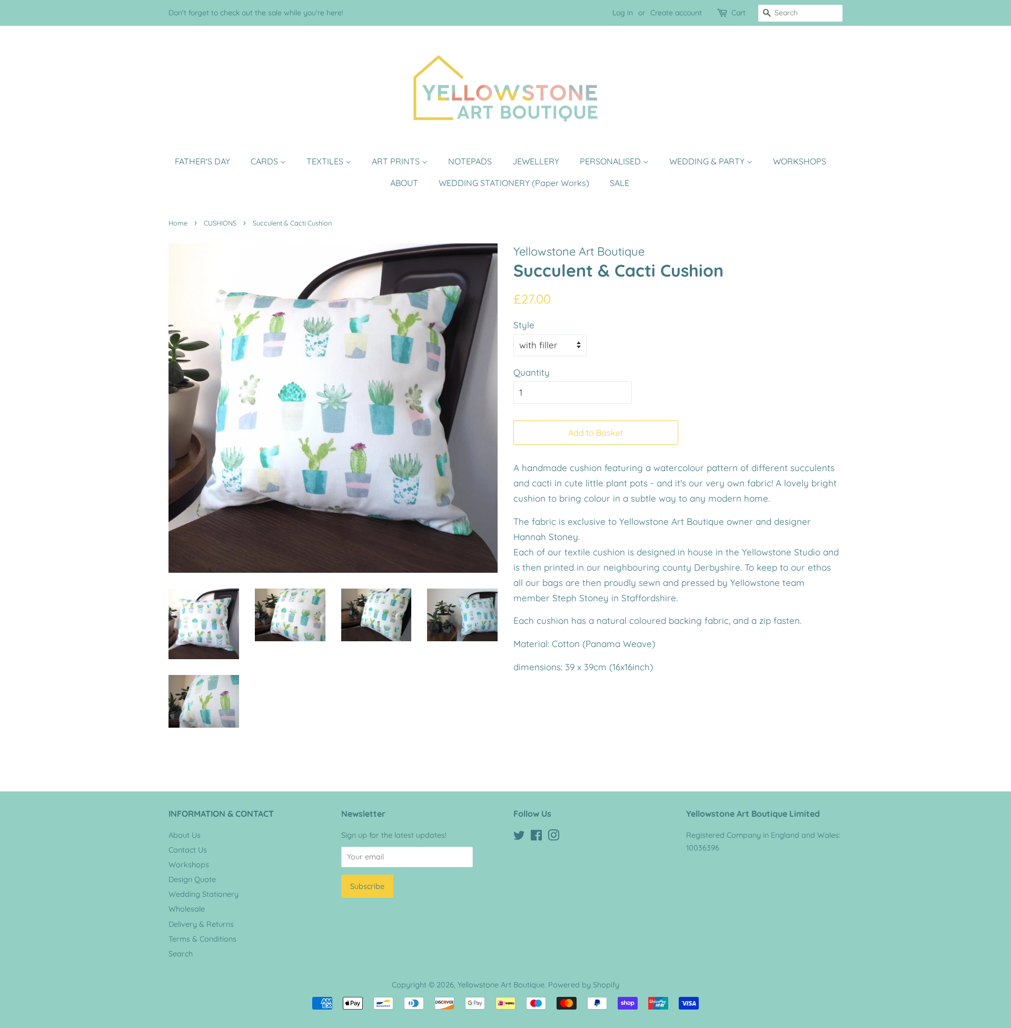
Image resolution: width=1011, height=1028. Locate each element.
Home (177, 223)
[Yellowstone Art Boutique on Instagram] (553, 837)
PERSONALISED (611, 161)
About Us (184, 835)
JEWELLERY (535, 161)
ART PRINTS (397, 161)
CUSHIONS (220, 223)
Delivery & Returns (201, 924)
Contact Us (187, 850)
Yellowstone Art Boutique (501, 985)
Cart (738, 12)
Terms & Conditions (202, 939)
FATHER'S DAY (202, 161)
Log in (622, 12)
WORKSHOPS (799, 161)
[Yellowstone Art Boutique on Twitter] (519, 837)
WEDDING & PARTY (708, 161)
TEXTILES (325, 161)
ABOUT (404, 183)
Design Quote (192, 879)
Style (523, 324)
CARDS (265, 161)
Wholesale (186, 909)
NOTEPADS (470, 161)
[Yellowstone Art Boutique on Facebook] (536, 837)
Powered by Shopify (583, 985)
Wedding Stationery (203, 894)
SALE (619, 183)
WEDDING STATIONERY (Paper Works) (514, 183)
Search (180, 953)
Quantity (531, 372)
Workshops (188, 864)
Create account (676, 12)
